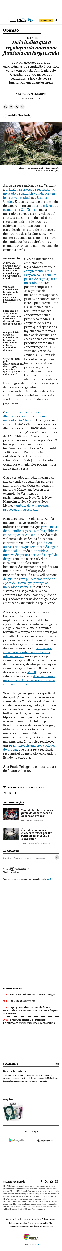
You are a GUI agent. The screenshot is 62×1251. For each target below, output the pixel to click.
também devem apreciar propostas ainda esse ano (26, 507)
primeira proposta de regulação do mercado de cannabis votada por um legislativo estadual (29, 193)
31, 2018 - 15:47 (31, 99)
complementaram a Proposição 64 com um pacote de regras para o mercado (41, 277)
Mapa (30, 1223)
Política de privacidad (18, 1223)
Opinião (11, 30)
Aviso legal (36, 1219)
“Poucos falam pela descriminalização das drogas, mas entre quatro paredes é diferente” (12, 366)
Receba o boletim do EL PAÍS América (26, 787)
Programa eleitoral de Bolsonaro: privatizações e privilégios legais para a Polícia (29, 1021)
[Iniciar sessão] (56, 20)
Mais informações (10, 872)
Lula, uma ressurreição (22, 1001)
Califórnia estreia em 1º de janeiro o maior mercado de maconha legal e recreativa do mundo (12, 271)
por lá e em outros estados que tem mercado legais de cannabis (30, 547)
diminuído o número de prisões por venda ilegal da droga (30, 555)
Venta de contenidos (23, 1219)
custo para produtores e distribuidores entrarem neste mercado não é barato (24, 416)
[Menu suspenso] (5, 20)
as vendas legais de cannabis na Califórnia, (30, 208)
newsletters (10, 1064)
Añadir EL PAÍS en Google (19, 115)
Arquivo (8, 1099)
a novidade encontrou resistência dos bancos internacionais (27, 652)
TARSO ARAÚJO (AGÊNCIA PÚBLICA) (35, 843)
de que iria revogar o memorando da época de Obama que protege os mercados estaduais (29, 583)
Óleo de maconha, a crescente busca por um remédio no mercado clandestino (36, 834)
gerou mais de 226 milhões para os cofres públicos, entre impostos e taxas (30, 531)
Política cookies (48, 1219)
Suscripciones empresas (19, 1226)
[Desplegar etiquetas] (57, 857)
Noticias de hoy (46, 1226)
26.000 (31, 672)
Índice (36, 1226)
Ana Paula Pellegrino (31, 94)
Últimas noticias (13, 989)
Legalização (40, 858)
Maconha (17, 858)
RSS (31, 1226)
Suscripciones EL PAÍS (43, 1223)
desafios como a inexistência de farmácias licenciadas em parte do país (29, 680)
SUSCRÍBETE (46, 20)
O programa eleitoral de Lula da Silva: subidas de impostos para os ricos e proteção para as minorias (30, 1010)
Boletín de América (14, 1071)
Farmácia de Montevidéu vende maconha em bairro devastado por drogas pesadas (12, 317)
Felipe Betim (26, 820)
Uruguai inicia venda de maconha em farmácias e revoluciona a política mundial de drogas (11, 341)
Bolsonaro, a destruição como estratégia (32, 994)
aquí (49, 879)
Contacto (10, 1219)
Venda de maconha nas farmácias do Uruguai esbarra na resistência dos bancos (12, 295)
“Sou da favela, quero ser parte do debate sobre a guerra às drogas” (37, 813)
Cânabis (7, 858)
